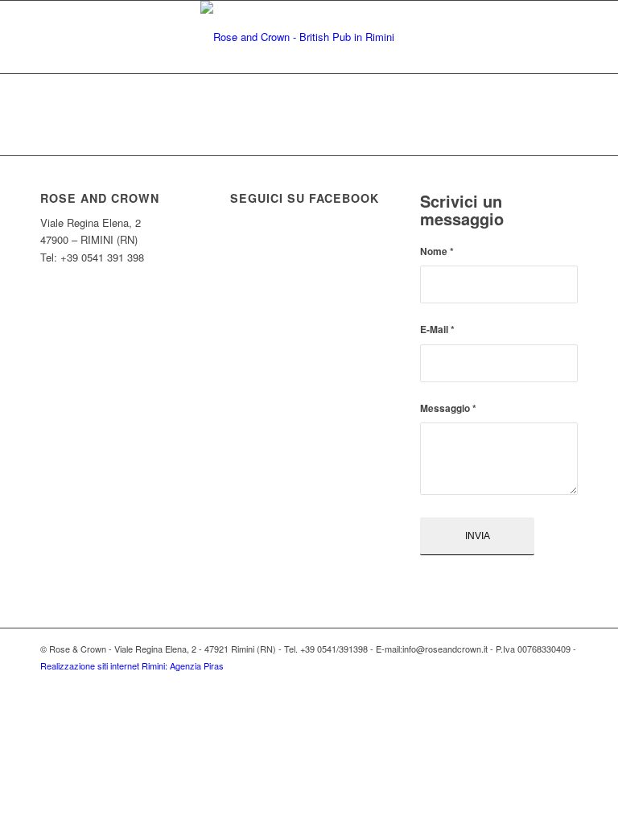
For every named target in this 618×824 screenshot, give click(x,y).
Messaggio (448, 408)
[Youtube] (541, 683)
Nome (437, 251)
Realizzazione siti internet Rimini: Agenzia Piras (132, 665)
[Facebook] (517, 683)
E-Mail (437, 329)
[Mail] (566, 683)
